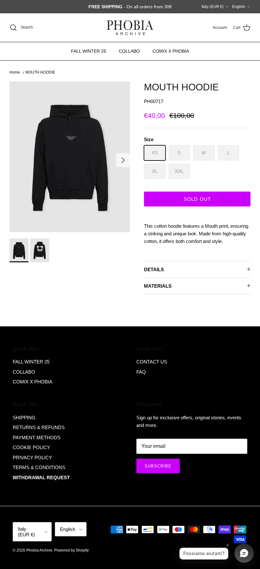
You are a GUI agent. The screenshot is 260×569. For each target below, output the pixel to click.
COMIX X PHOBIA (171, 51)
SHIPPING (24, 417)
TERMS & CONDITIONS (39, 467)
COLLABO (129, 51)
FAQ (141, 372)
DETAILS (154, 269)
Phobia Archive (39, 550)
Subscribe (158, 466)
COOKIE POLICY (31, 447)
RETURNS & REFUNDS (39, 427)
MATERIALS (158, 286)
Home (15, 72)
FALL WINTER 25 (88, 51)
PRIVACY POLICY (32, 457)
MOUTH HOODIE (40, 72)
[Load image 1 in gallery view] (70, 157)
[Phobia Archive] (130, 28)
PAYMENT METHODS (37, 437)
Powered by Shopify (71, 550)
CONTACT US (151, 361)
